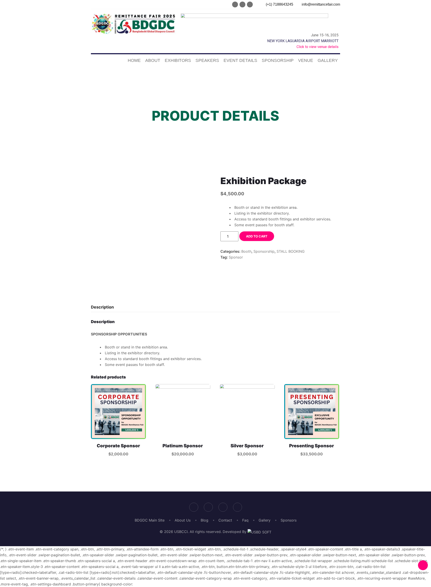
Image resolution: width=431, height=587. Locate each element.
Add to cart (256, 236)
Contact (225, 520)
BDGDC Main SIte (150, 520)
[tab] (102, 307)
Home (134, 60)
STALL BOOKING (291, 251)
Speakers (207, 60)
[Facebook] (235, 4)
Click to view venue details (318, 47)
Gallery (328, 60)
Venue (305, 60)
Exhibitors (178, 60)
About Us (183, 520)
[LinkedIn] (250, 4)
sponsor (236, 257)
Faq (245, 520)
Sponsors (289, 520)
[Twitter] (242, 4)
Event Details (240, 60)
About (152, 60)
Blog (204, 520)
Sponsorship (278, 60)
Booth (246, 251)
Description (102, 307)
